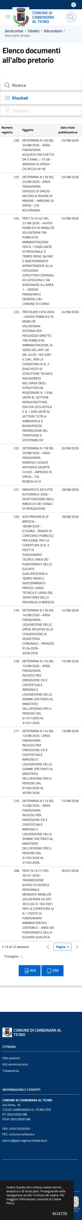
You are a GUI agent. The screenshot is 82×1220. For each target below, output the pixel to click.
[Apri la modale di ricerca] (71, 17)
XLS (33, 970)
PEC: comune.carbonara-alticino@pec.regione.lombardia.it (24, 1137)
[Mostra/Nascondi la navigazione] (8, 16)
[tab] (41, 85)
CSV (56, 970)
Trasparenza (10, 1070)
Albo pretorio (11, 1058)
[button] (10, 129)
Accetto (60, 1213)
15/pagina (11, 956)
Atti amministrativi (15, 1064)
